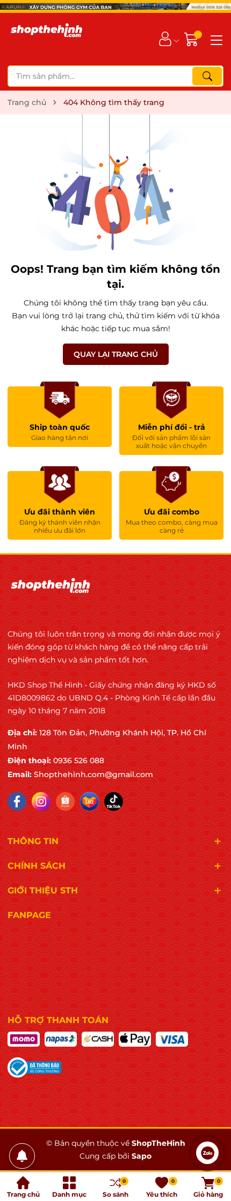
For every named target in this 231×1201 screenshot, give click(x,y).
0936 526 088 (78, 760)
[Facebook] (17, 801)
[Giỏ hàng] (192, 39)
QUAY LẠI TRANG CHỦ (116, 354)
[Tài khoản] (165, 39)
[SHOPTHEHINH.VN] (46, 39)
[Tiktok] (113, 801)
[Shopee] (65, 801)
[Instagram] (41, 801)
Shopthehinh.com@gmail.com (93, 774)
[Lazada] (89, 801)
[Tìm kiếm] (207, 76)
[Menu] (214, 39)
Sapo (141, 1156)
